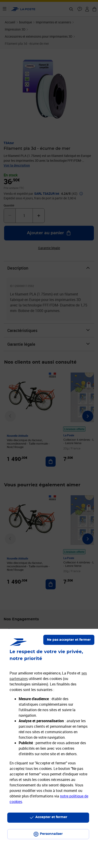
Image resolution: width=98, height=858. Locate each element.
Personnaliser (51, 834)
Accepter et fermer (51, 817)
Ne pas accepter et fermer (69, 639)
